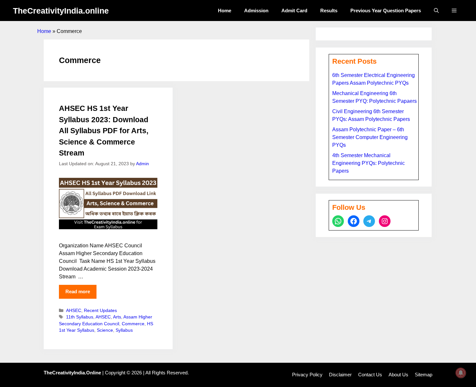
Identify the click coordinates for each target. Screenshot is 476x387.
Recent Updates (100, 310)
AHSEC (73, 310)
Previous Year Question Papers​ (385, 10)
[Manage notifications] (461, 373)
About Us (398, 374)
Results (328, 10)
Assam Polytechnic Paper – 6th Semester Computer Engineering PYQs (370, 137)
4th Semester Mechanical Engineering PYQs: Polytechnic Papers (368, 163)
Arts (117, 317)
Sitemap (423, 374)
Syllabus (124, 330)
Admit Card (294, 10)
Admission (256, 10)
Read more (77, 291)
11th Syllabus (79, 317)
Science (105, 330)
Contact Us (370, 374)
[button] (436, 10)
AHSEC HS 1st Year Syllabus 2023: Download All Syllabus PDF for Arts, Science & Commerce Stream (103, 130)
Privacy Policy (307, 374)
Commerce (133, 323)
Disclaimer (340, 374)
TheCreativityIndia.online (61, 10)
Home (224, 10)
